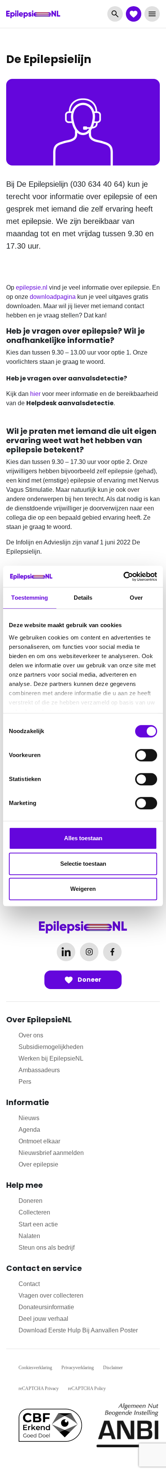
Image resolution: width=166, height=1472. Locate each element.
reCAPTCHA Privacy (39, 1388)
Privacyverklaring (77, 1367)
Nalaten (29, 1236)
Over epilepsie (38, 1164)
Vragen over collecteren (51, 1295)
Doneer (88, 979)
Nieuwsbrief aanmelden (51, 1153)
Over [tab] (136, 597)
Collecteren (34, 1212)
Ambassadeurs (39, 1070)
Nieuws (29, 1118)
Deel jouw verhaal (43, 1318)
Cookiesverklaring (35, 1367)
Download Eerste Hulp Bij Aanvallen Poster (78, 1330)
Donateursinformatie (46, 1307)
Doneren (30, 1200)
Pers (25, 1081)
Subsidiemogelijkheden (51, 1047)
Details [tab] (83, 597)
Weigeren (83, 888)
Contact (29, 1284)
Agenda (29, 1129)
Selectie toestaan (83, 863)
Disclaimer (113, 1367)
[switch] (146, 755)
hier (35, 394)
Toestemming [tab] (29, 597)
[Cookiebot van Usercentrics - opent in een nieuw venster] (123, 576)
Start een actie (38, 1224)
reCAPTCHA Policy (87, 1388)
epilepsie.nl (31, 287)
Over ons (31, 1035)
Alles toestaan (83, 838)
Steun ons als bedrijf (47, 1247)
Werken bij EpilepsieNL (51, 1058)
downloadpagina (53, 296)
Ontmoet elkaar (39, 1141)
